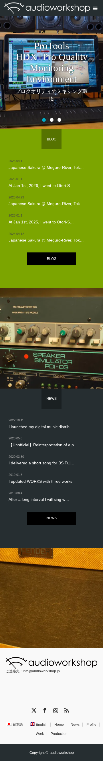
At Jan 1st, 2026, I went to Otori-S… (41, 185)
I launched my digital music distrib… (41, 426)
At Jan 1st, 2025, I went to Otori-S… (41, 222)
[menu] (95, 8)
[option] (51, 64)
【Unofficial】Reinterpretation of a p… (43, 445)
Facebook (44, 709)
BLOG (51, 259)
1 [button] (44, 120)
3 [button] (59, 120)
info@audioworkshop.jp (41, 671)
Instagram (55, 709)
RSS (66, 709)
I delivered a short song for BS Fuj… (41, 463)
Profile (91, 725)
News (75, 725)
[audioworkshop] (47, 8)
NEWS (51, 518)
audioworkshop (62, 753)
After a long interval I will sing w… (39, 499)
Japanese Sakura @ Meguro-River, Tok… (46, 167)
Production (59, 734)
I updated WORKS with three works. (41, 481)
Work (40, 734)
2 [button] (52, 120)
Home (59, 725)
